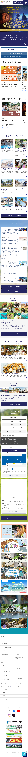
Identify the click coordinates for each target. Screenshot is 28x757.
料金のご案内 (4, 683)
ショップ (3, 668)
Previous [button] (0, 26)
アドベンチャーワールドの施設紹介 (14, 404)
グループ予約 (18, 683)
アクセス (17, 686)
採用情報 (3, 695)
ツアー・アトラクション (6, 647)
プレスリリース (4, 643)
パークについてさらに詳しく (15, 518)
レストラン (17, 665)
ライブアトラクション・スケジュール (20, 679)
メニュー (25, 3)
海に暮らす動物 (4, 654)
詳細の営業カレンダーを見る (14, 475)
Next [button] (27, 26)
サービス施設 (18, 668)
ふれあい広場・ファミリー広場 (20, 658)
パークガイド (4, 675)
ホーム (2, 636)
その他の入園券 (7, 438)
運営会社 (3, 692)
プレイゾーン (4, 665)
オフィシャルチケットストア (9, 441)
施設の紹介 (3, 662)
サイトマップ (4, 699)
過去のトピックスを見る (15, 286)
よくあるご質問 (4, 689)
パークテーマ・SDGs (5, 671)
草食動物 (3, 658)
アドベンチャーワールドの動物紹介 (14, 333)
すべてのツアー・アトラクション (15, 215)
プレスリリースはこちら (15, 291)
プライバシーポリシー (6, 702)
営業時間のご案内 (5, 679)
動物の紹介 (3, 650)
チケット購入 (19, 2)
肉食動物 (17, 654)
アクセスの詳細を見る (15, 511)
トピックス (3, 639)
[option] (14, 25)
